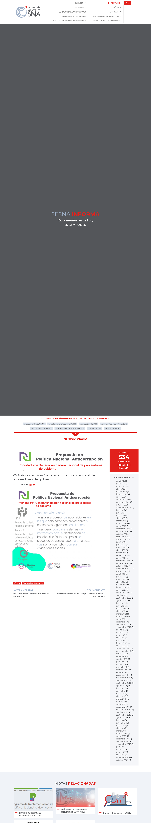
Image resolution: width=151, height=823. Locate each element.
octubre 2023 (122, 566)
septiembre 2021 (123, 627)
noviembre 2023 (123, 563)
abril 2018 (120, 728)
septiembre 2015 (123, 757)
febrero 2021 (121, 643)
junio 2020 (121, 664)
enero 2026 (121, 497)
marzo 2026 (121, 492)
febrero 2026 (122, 494)
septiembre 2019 (123, 683)
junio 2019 (120, 691)
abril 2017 (120, 755)
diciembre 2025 (123, 500)
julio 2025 (120, 510)
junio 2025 (120, 513)
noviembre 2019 (123, 678)
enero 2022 (121, 619)
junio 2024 (121, 545)
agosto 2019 (121, 686)
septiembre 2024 (123, 537)
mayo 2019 (121, 694)
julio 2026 (120, 481)
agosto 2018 (121, 718)
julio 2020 (120, 662)
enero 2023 (121, 590)
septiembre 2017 (123, 744)
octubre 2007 (122, 760)
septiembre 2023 (123, 569)
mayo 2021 (121, 635)
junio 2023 (121, 577)
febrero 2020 (122, 670)
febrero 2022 (122, 617)
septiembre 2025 (123, 507)
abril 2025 (120, 518)
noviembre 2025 (123, 502)
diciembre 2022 (123, 593)
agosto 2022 (121, 601)
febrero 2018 (122, 733)
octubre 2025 (122, 505)
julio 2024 (120, 542)
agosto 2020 (121, 659)
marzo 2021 (121, 640)
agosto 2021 (121, 630)
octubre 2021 (122, 624)
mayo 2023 (121, 579)
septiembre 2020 (123, 656)
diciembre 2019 (123, 675)
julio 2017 (120, 747)
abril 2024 (120, 550)
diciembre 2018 (123, 707)
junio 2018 (120, 723)
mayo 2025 (121, 515)
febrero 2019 (121, 702)
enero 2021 (121, 646)
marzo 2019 (121, 699)
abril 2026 (120, 489)
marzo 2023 (121, 585)
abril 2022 (120, 611)
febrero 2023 (122, 587)
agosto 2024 (121, 539)
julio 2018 (120, 720)
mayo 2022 (121, 609)
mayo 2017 (121, 752)
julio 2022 (120, 603)
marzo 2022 (121, 614)
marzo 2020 (121, 667)
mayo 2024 (121, 547)
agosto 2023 (121, 571)
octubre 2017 (122, 741)
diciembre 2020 (123, 648)
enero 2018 (121, 736)
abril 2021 (120, 638)
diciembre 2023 (123, 561)
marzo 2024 (121, 553)
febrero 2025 (122, 523)
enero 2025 (121, 526)
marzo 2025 (121, 521)
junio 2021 (120, 632)
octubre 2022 (122, 595)
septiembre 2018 (123, 715)
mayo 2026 (121, 486)
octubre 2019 (122, 680)
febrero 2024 (122, 555)
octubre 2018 (122, 712)
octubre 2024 (122, 534)
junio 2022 (121, 606)
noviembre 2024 (123, 531)
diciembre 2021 (123, 622)
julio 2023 (120, 574)
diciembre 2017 (123, 739)
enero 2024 (121, 558)
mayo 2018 (121, 726)
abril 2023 (120, 582)
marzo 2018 (121, 731)
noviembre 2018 (123, 710)
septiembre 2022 (123, 598)
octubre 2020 (122, 654)
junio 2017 (120, 749)
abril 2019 (120, 696)
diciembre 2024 (123, 529)
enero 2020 (121, 672)
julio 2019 (120, 688)
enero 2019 (121, 704)
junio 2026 (120, 484)
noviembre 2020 (123, 651)
